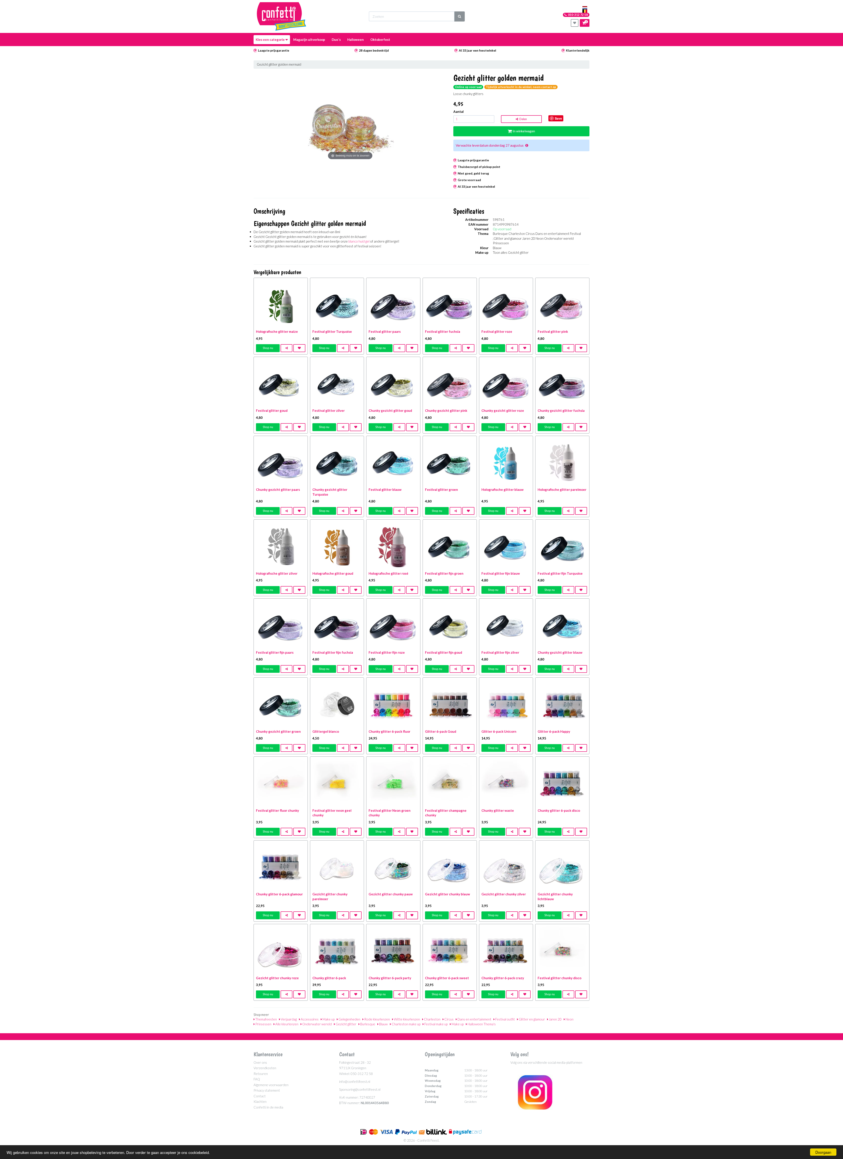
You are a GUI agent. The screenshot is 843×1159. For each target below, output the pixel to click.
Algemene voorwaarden (271, 1085)
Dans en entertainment (474, 1019)
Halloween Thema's (481, 1024)
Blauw (383, 1024)
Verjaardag (288, 1019)
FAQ (257, 1079)
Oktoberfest (380, 39)
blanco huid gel (358, 241)
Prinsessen (263, 1024)
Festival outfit (505, 1019)
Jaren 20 (555, 1019)
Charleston (431, 1019)
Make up (328, 1019)
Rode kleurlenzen (377, 1019)
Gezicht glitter (345, 1024)
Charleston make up (405, 1024)
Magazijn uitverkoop (309, 39)
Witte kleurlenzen (406, 1019)
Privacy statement (267, 1090)
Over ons (260, 1062)
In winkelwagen (523, 131)
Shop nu (268, 348)
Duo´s (336, 39)
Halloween (355, 39)
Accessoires (309, 1019)
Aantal (458, 111)
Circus (449, 1019)
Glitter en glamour (531, 1019)
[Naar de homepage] (282, 16)
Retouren (261, 1074)
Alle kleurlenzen (286, 1024)
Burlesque (367, 1024)
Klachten (260, 1101)
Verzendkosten (265, 1068)
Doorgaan (823, 1152)
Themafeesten (266, 1019)
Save (558, 118)
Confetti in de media (268, 1107)
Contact (260, 1096)
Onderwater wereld (317, 1024)
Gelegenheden (349, 1019)
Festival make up (436, 1024)
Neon (569, 1019)
